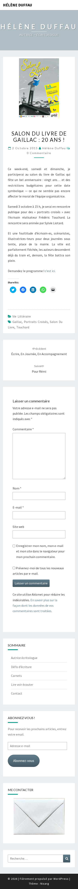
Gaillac (17, 322)
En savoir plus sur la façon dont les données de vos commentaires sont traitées (35, 605)
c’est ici (50, 271)
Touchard (22, 327)
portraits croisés (36, 322)
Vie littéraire (21, 316)
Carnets (16, 676)
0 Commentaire (39, 153)
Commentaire (23, 429)
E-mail (18, 507)
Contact (16, 693)
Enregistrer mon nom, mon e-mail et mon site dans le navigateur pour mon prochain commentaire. (40, 551)
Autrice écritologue (24, 658)
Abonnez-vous (23, 760)
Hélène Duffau (17, 4)
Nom (17, 488)
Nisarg (44, 883)
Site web (18, 527)
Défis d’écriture (21, 667)
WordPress (61, 879)
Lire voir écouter (22, 684)
